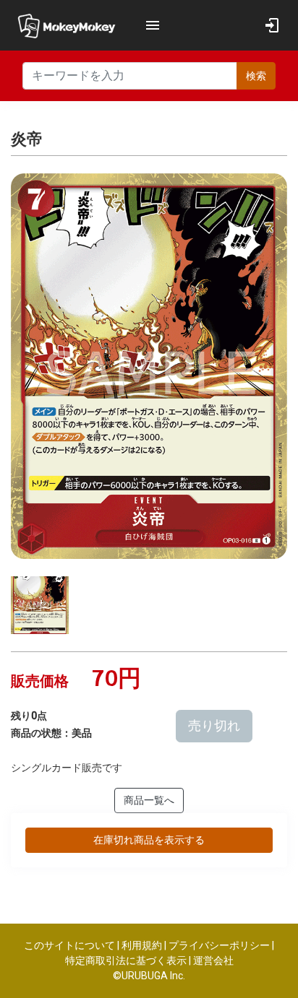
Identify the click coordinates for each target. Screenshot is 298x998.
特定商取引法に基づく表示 (126, 960)
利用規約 (142, 945)
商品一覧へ (149, 800)
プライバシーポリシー (219, 945)
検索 (256, 76)
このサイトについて (69, 945)
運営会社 (213, 960)
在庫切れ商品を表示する (149, 840)
